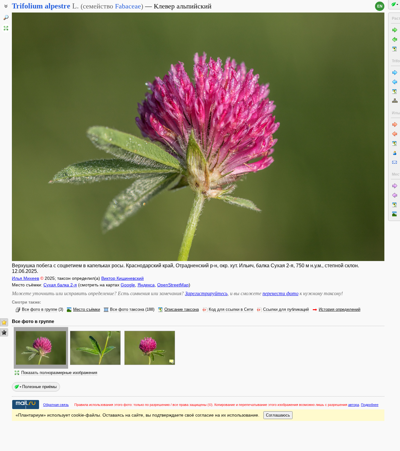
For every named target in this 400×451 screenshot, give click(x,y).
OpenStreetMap (173, 284)
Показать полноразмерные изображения (59, 373)
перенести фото (280, 293)
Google (128, 284)
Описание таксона (181, 309)
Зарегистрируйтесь (206, 293)
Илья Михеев (25, 278)
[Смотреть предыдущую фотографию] (50, 137)
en (379, 6)
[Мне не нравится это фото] (4, 332)
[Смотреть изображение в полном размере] (6, 28)
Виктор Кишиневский (122, 278)
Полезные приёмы (39, 386)
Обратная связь (56, 405)
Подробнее (369, 405)
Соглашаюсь (278, 415)
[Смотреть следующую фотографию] (345, 137)
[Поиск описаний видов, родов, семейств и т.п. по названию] (6, 17)
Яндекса (146, 284)
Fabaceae (128, 6)
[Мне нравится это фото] (4, 322)
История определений (339, 309)
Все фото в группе (39, 309)
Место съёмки (86, 309)
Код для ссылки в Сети (231, 309)
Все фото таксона (127, 309)
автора (353, 405)
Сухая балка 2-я (60, 284)
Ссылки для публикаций (286, 309)
